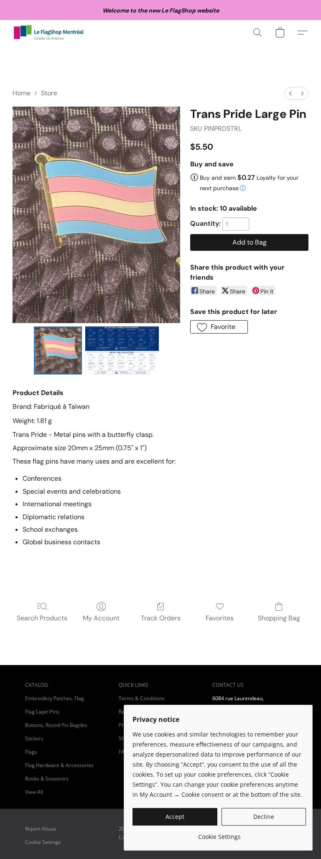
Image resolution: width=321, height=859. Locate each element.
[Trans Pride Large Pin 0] (58, 350)
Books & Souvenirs (47, 778)
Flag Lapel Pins (42, 711)
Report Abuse (40, 828)
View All (34, 791)
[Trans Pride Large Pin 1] (122, 350)
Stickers (34, 738)
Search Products (42, 618)
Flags (31, 751)
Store (49, 93)
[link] (219, 834)
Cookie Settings (43, 842)
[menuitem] (290, 93)
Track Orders (161, 618)
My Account (101, 618)
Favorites (220, 618)
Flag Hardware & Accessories (59, 765)
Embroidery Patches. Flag (54, 698)
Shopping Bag (279, 618)
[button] (48, 32)
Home (22, 93)
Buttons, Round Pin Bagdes (56, 725)
